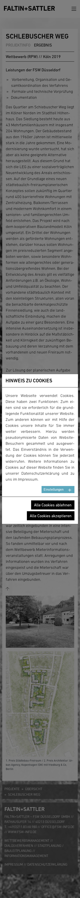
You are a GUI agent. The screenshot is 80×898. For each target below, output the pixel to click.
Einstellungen (54, 489)
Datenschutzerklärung (40, 473)
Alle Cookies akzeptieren (51, 515)
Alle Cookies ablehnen (53, 505)
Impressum (28, 479)
